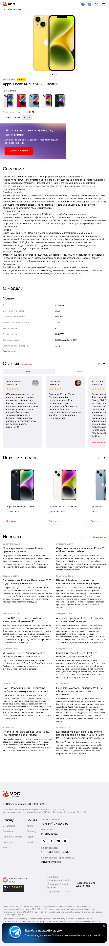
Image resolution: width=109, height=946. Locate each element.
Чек (68, 891)
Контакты (7, 842)
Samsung (31, 831)
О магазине (9, 825)
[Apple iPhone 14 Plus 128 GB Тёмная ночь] (22, 485)
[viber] (83, 4)
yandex (28, 371)
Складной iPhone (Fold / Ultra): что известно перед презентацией (76, 655)
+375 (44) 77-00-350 (54, 824)
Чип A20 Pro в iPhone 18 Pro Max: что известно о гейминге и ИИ (24, 620)
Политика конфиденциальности (58, 878)
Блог (5, 847)
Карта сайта (53, 891)
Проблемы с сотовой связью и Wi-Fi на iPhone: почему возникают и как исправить (79, 691)
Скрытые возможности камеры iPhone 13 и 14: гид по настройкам (80, 550)
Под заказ (11, 521)
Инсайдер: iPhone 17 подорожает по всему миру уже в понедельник (24, 655)
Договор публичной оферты (58, 886)
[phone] (96, 4)
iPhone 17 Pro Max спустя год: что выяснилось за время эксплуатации (77, 582)
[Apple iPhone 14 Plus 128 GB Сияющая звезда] (65, 485)
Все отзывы (26, 364)
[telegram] (90, 4)
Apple (30, 825)
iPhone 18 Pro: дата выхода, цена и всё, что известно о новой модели (26, 733)
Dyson (30, 836)
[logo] (9, 4)
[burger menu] (103, 4)
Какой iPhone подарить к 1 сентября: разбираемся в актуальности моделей (25, 689)
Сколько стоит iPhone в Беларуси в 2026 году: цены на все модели (27, 582)
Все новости (99, 537)
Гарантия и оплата (12, 836)
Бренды (32, 820)
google (80, 371)
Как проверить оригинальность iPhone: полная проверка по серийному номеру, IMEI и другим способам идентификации (80, 735)
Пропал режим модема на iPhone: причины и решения (23, 550)
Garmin (30, 842)
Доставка (8, 831)
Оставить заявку (19, 150)
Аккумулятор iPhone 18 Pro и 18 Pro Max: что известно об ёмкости (80, 620)
